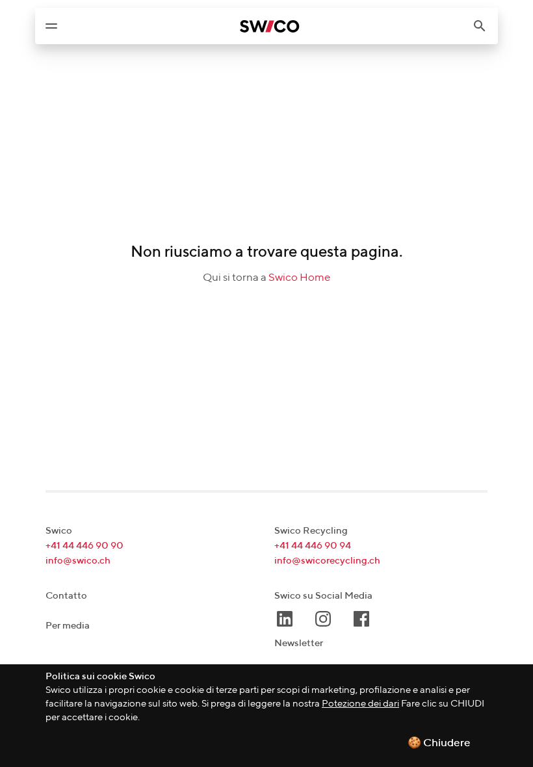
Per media (68, 625)
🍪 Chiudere (439, 743)
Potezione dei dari (360, 703)
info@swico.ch (78, 561)
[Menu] (51, 26)
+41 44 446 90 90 (85, 546)
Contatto (66, 596)
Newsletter (298, 643)
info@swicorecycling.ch (327, 561)
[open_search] (485, 26)
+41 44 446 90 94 (312, 546)
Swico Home (299, 277)
